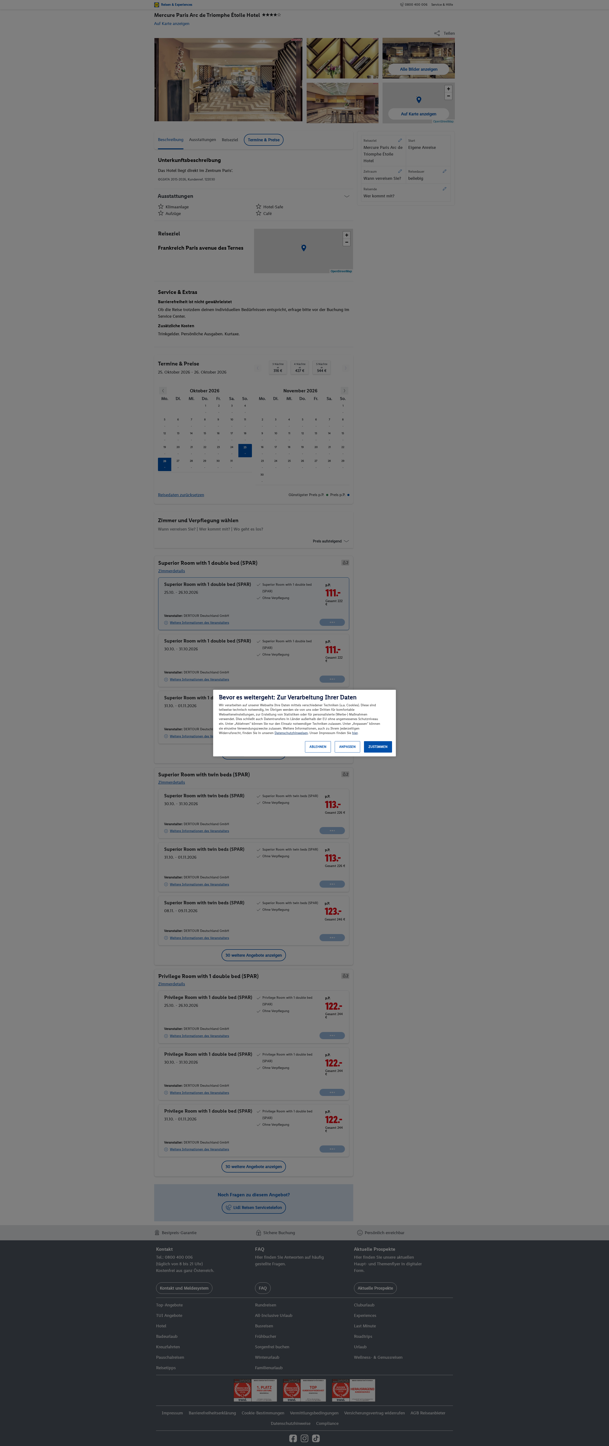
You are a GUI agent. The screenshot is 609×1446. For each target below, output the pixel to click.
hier (355, 733)
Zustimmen (378, 747)
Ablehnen (317, 747)
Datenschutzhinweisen (291, 733)
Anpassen (347, 747)
